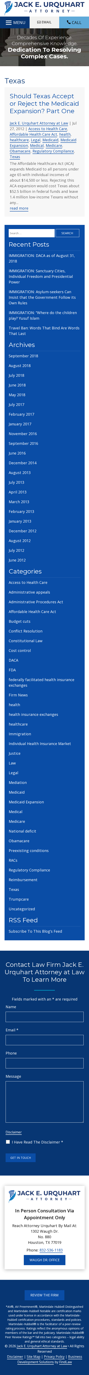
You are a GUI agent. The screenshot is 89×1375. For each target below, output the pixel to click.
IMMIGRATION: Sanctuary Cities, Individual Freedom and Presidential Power (41, 276)
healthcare (19, 139)
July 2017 (16, 404)
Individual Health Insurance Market (40, 743)
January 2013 (20, 521)
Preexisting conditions (29, 850)
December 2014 (22, 462)
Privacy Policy (54, 1356)
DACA (13, 660)
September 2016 (23, 443)
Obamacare (20, 151)
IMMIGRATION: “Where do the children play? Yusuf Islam (43, 315)
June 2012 (17, 560)
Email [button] (47, 22)
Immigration (20, 733)
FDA (12, 669)
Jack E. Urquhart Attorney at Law (39, 123)
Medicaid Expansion (26, 801)
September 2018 (23, 355)
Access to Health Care (47, 128)
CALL (77, 22)
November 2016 (23, 433)
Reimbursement (23, 879)
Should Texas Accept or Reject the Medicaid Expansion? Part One (44, 103)
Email (12, 1029)
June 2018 (17, 385)
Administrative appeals (29, 592)
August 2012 (20, 540)
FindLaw (65, 1362)
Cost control (20, 650)
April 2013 (17, 492)
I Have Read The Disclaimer (37, 1142)
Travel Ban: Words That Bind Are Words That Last (44, 330)
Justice (14, 753)
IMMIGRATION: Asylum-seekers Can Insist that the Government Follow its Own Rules (42, 297)
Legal (35, 139)
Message (13, 1076)
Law (12, 763)
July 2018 (16, 375)
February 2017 (21, 414)
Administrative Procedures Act (36, 601)
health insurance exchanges (33, 714)
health (65, 134)
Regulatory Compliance (53, 151)
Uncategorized (22, 908)
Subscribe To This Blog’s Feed (35, 931)
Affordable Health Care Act (33, 134)
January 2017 (20, 423)
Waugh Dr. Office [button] (45, 1260)
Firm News (18, 694)
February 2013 (21, 511)
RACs (13, 860)
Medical (37, 145)
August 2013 (20, 472)
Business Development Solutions (49, 1359)
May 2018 (17, 394)
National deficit (22, 831)
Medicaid (50, 139)
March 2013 (19, 501)
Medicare (54, 145)
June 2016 (17, 453)
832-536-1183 (51, 1250)
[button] (14, 22)
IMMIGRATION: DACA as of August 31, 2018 (42, 258)
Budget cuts (19, 621)
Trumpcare (19, 899)
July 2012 (16, 550)
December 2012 (22, 530)
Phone (11, 1053)
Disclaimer (14, 1132)
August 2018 (20, 365)
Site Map (33, 1356)
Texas (15, 156)
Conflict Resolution (25, 631)
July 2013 (16, 482)
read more (19, 208)
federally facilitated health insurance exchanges (41, 682)
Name (11, 1006)
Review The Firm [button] (44, 1295)
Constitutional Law (25, 640)
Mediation (18, 782)
